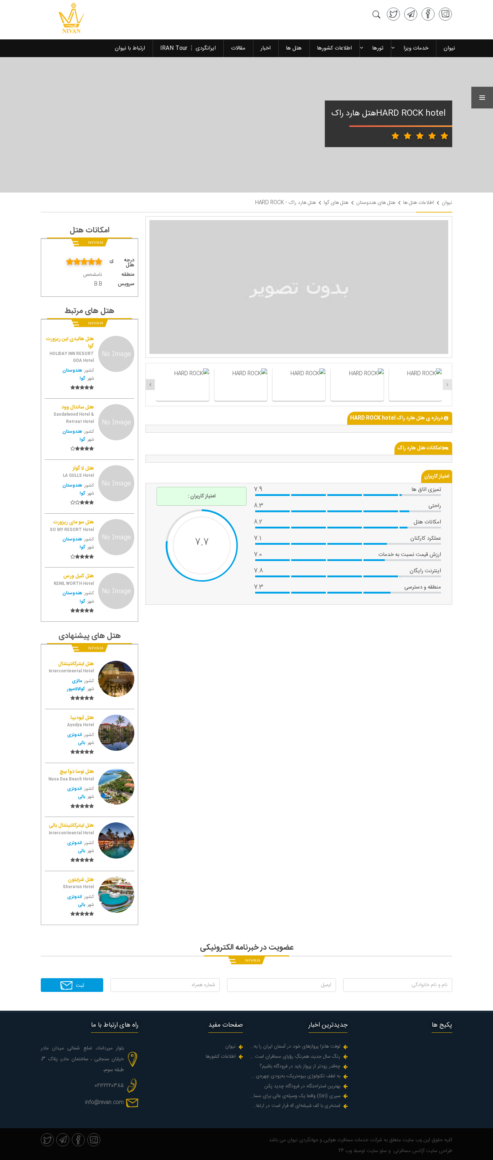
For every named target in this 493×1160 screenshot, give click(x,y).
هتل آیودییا (82, 718)
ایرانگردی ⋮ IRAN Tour (188, 48)
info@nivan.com (104, 1102)
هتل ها (294, 48)
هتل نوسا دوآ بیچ (77, 772)
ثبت (79, 985)
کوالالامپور (76, 689)
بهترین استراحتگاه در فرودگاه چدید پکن (302, 1086)
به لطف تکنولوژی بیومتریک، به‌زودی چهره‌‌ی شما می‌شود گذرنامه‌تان (295, 1076)
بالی (81, 743)
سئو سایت (376, 1151)
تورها (377, 48)
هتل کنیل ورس (78, 576)
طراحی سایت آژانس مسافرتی (422, 1151)
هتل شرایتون (81, 880)
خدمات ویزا (415, 48)
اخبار (266, 48)
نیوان (449, 48)
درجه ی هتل (121, 263)
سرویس (126, 284)
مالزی (77, 681)
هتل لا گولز (83, 468)
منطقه (128, 274)
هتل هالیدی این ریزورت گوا (70, 343)
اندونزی (74, 735)
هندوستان (72, 370)
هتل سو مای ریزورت (73, 522)
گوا (82, 378)
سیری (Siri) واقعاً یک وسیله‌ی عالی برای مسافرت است (295, 1096)
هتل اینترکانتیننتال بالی (71, 826)
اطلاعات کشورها (334, 48)
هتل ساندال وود (77, 407)
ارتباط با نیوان (130, 48)
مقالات (238, 48)
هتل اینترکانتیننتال (76, 664)
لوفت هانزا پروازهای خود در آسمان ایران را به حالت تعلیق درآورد (295, 1047)
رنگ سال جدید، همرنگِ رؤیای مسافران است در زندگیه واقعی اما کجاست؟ (295, 1057)
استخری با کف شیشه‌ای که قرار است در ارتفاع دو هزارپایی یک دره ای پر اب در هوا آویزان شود (295, 1106)
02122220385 (109, 1086)
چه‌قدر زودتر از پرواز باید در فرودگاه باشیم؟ (300, 1066)
